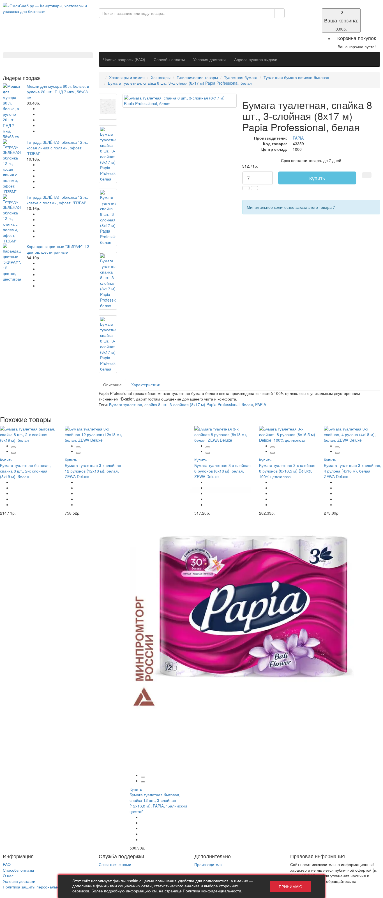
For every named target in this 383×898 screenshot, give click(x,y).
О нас (8, 875)
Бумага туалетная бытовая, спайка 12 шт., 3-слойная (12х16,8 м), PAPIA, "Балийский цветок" (158, 803)
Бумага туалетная (125, 404)
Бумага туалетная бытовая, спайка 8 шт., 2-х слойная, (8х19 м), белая (25, 470)
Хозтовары (160, 77)
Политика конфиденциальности (212, 891)
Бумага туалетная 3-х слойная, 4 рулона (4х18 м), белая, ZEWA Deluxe (352, 470)
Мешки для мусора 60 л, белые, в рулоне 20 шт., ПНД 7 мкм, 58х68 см (58, 91)
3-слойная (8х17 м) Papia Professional (204, 404)
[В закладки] (367, 175)
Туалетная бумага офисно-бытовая (296, 77)
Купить (317, 178)
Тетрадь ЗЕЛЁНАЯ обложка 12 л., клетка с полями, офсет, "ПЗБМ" (57, 199)
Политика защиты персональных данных (40, 887)
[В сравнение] (13, 453)
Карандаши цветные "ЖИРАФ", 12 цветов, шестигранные (58, 249)
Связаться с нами (115, 864)
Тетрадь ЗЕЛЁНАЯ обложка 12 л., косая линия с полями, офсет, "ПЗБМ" (57, 147)
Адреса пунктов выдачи (255, 59)
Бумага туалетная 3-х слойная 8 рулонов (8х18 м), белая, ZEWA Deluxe (222, 470)
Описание (112, 384)
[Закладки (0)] (293, 12)
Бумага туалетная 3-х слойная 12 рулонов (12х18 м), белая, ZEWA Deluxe (93, 470)
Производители (208, 864)
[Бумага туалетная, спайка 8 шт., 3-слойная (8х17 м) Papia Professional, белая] (108, 107)
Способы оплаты (169, 59)
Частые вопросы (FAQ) (124, 59)
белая (247, 404)
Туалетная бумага (240, 77)
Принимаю (290, 886)
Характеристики (145, 384)
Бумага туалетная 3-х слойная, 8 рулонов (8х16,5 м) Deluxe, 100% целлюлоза (288, 470)
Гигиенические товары (197, 77)
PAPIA (298, 138)
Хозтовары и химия (127, 77)
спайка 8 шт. (155, 404)
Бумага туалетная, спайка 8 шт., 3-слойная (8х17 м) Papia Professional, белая (180, 83)
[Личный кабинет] (293, 17)
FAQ (7, 864)
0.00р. (341, 20)
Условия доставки (209, 59)
